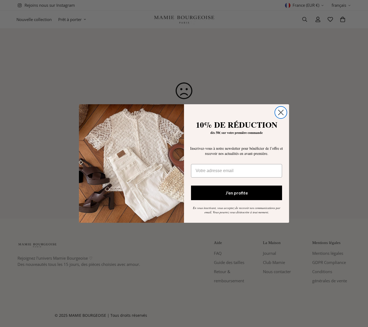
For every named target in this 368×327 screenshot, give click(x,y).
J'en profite (236, 192)
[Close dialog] (281, 112)
